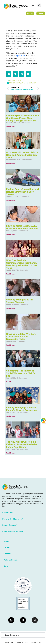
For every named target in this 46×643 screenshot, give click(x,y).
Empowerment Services (12, 531)
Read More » (10, 127)
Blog (6, 566)
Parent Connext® (9, 525)
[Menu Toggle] (33, 5)
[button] (39, 5)
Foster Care (7, 513)
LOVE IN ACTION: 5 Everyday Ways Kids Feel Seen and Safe (22, 227)
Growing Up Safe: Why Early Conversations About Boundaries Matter (21, 336)
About (6, 541)
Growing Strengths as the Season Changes (19, 300)
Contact (7, 554)
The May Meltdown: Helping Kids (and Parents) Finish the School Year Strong (21, 444)
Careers (7, 547)
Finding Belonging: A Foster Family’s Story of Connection (21, 408)
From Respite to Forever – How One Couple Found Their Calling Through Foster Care (22, 118)
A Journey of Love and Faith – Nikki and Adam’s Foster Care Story (22, 155)
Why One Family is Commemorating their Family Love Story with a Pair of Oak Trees (21, 264)
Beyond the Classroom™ (12, 519)
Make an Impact (10, 560)
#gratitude (20, 56)
